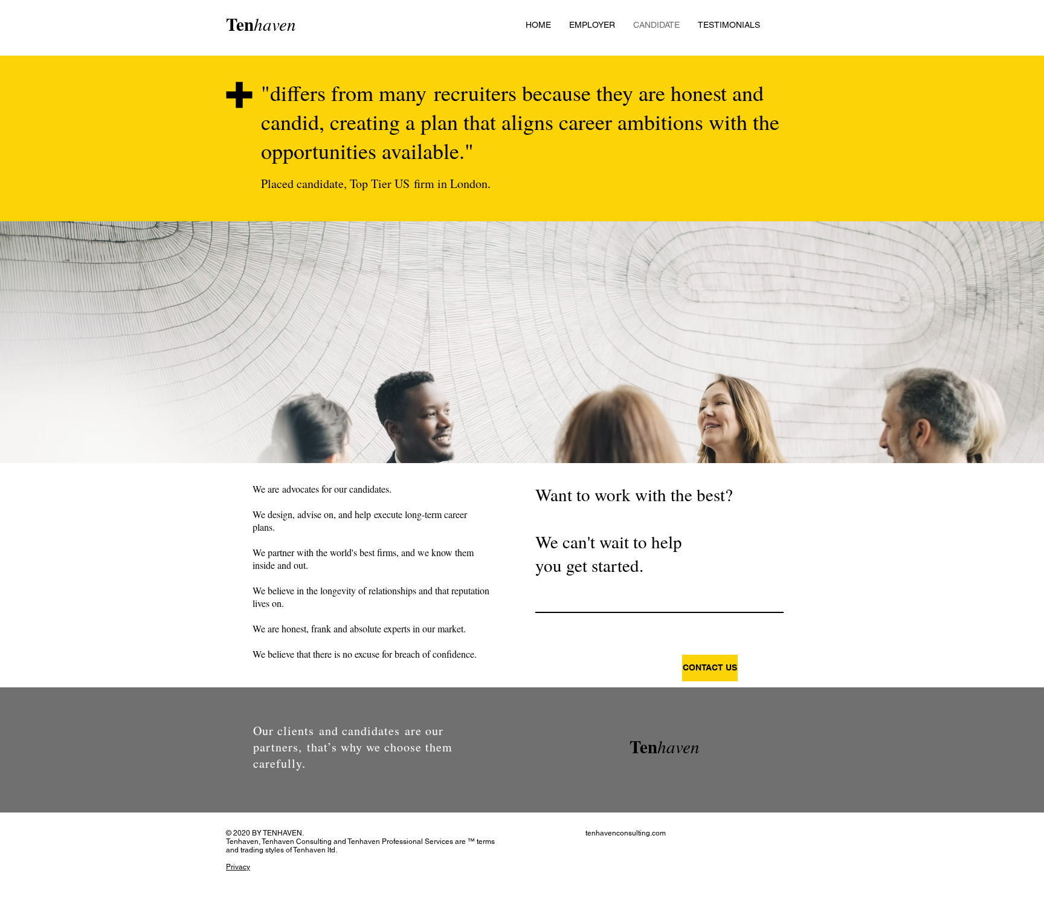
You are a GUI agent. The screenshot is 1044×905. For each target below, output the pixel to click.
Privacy (238, 867)
